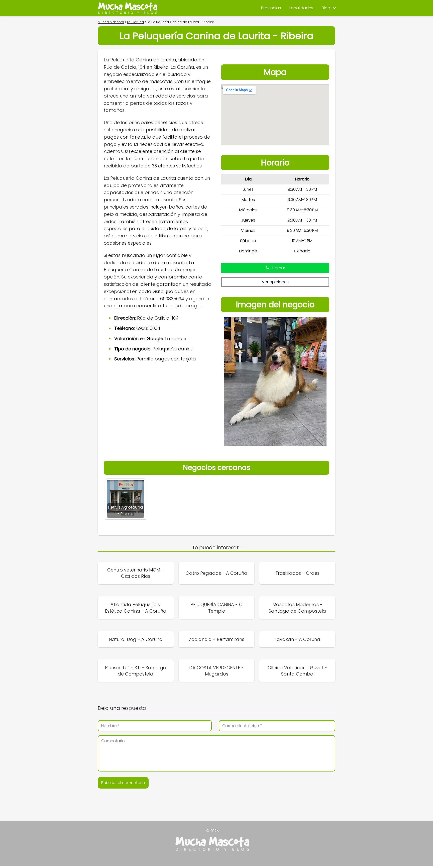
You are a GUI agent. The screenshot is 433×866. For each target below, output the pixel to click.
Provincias (271, 8)
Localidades (301, 8)
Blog (326, 8)
